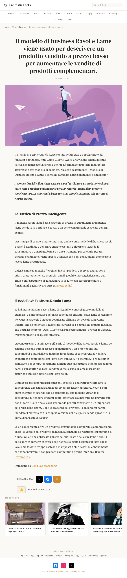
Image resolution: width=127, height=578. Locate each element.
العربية (83, 555)
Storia (36, 13)
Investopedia (63, 285)
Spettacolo (24, 13)
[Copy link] (57, 479)
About (67, 571)
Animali (59, 13)
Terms (74, 571)
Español (39, 555)
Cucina (58, 20)
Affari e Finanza (19, 27)
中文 (77, 555)
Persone (47, 13)
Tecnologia (114, 13)
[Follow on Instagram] (63, 565)
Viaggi (89, 13)
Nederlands (93, 555)
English (23, 555)
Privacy (81, 571)
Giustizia (100, 13)
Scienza (11, 13)
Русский (103, 555)
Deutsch (58, 555)
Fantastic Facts (56, 571)
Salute (79, 13)
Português (68, 555)
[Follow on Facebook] (55, 565)
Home (6, 27)
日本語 (31, 555)
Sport (69, 13)
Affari (69, 20)
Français (49, 555)
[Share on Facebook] (48, 479)
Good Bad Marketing (44, 466)
